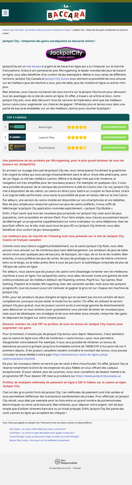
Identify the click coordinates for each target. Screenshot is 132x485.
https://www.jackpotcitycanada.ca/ (98, 376)
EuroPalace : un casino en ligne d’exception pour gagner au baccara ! (42, 432)
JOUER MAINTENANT (114, 127)
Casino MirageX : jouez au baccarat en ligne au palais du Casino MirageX (44, 436)
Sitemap (77, 468)
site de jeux (33, 66)
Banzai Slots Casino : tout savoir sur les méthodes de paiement (39, 440)
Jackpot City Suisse (57, 79)
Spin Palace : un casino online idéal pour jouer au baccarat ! (37, 429)
